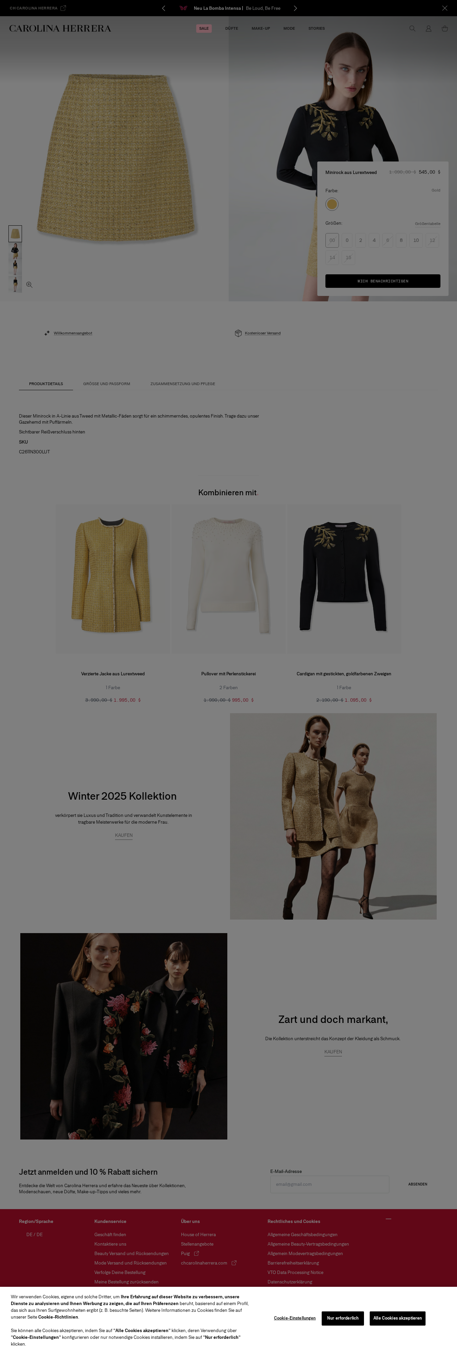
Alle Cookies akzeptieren (397, 1318)
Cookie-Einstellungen (295, 1318)
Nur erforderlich (343, 1318)
